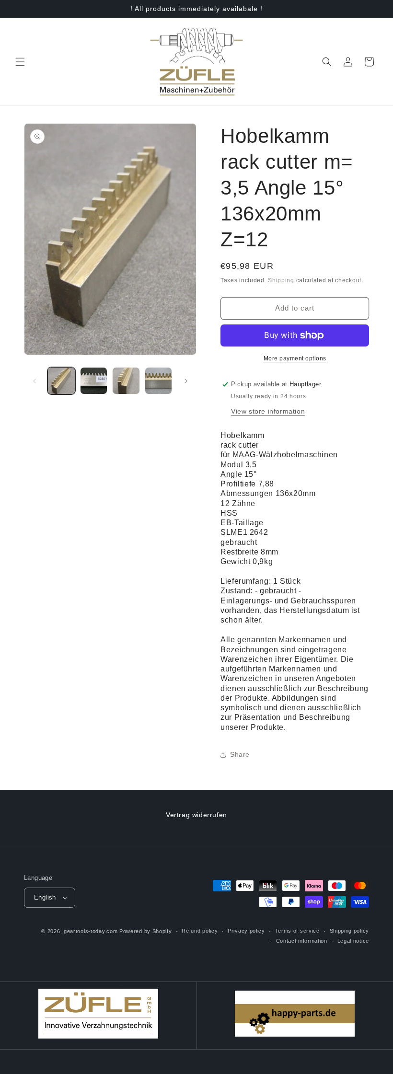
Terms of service (297, 931)
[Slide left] (34, 381)
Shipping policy (350, 931)
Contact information (301, 941)
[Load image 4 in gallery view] (159, 381)
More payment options (295, 358)
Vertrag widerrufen (196, 815)
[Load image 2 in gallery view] (94, 381)
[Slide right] (185, 381)
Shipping (281, 280)
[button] (20, 61)
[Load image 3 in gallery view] (126, 381)
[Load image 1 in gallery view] (61, 381)
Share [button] (240, 754)
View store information (268, 411)
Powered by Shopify (145, 931)
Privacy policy (246, 931)
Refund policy (200, 931)
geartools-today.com (90, 931)
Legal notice (353, 941)
